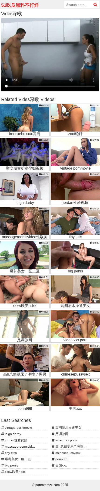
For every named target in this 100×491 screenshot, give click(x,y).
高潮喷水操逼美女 (67, 427)
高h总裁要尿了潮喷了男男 (73, 446)
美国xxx (60, 465)
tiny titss (10, 453)
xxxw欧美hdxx (15, 472)
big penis (11, 465)
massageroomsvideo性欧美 (24, 446)
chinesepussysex (67, 453)
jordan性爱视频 (15, 440)
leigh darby (12, 434)
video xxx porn (65, 440)
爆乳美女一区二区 (17, 459)
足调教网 (61, 434)
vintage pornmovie (18, 427)
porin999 (61, 459)
